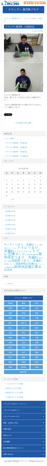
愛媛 (23, 357)
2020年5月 (9, 211)
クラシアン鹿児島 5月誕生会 (16, 143)
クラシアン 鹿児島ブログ (23, 9)
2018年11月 (9, 229)
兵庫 (36, 342)
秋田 (23, 308)
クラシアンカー (12, 248)
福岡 (10, 362)
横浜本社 (23, 372)
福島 (10, 313)
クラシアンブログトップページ (14, 404)
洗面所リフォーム (9, 264)
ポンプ (20, 254)
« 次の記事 (19, 123)
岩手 (36, 303)
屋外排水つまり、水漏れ (23, 255)
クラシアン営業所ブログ (23, 298)
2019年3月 (9, 220)
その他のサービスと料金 (14, 397)
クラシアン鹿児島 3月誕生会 (16, 147)
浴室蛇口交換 (10, 267)
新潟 (36, 323)
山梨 (10, 333)
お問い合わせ (8, 454)
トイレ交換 (9, 138)
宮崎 (10, 367)
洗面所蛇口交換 (24, 263)
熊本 (36, 362)
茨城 (23, 313)
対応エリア (7, 435)
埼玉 (23, 318)
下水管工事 (28, 254)
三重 (36, 338)
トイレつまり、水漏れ (23, 249)
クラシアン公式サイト (11, 410)
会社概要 (6, 441)
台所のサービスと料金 (13, 388)
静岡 (10, 338)
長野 (23, 333)
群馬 (10, 318)
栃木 (36, 313)
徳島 (36, 352)
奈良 (10, 347)
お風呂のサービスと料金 (14, 392)
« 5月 (12, 199)
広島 (10, 352)
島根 (23, 347)
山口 (23, 352)
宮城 (10, 308)
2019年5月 (9, 216)
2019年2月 (9, 224)
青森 (23, 303)
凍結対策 (35, 254)
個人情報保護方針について (13, 448)
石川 (23, 328)
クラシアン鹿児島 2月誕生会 (16, 152)
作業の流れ (7, 429)
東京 (10, 323)
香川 (10, 357)
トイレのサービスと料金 (14, 384)
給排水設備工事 (26, 266)
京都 (10, 342)
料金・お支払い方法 (10, 423)
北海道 (10, 303)
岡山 (36, 347)
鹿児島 (23, 367)
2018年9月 (9, 233)
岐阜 (36, 333)
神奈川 (23, 323)
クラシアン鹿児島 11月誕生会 (16, 156)
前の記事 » (28, 123)
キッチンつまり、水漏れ (19, 244)
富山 (10, 328)
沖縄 (36, 367)
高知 (36, 357)
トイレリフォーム (23, 251)
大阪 (23, 342)
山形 (36, 308)
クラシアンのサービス (11, 416)
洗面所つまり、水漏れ (26, 260)
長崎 (23, 362)
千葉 (36, 318)
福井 (36, 328)
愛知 (23, 338)
